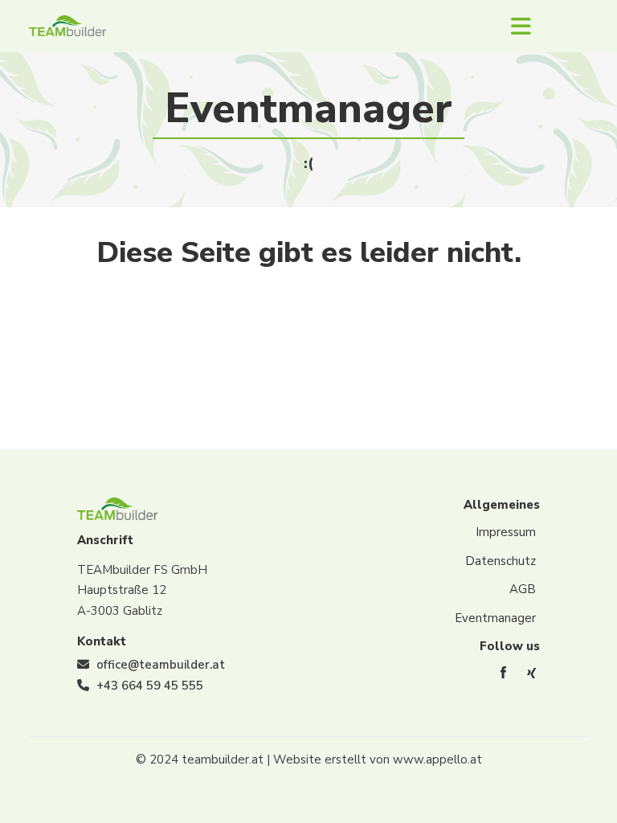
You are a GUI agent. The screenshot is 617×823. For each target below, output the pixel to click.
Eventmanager (495, 618)
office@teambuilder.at (160, 665)
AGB (522, 589)
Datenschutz (500, 561)
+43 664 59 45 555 (149, 686)
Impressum (506, 532)
